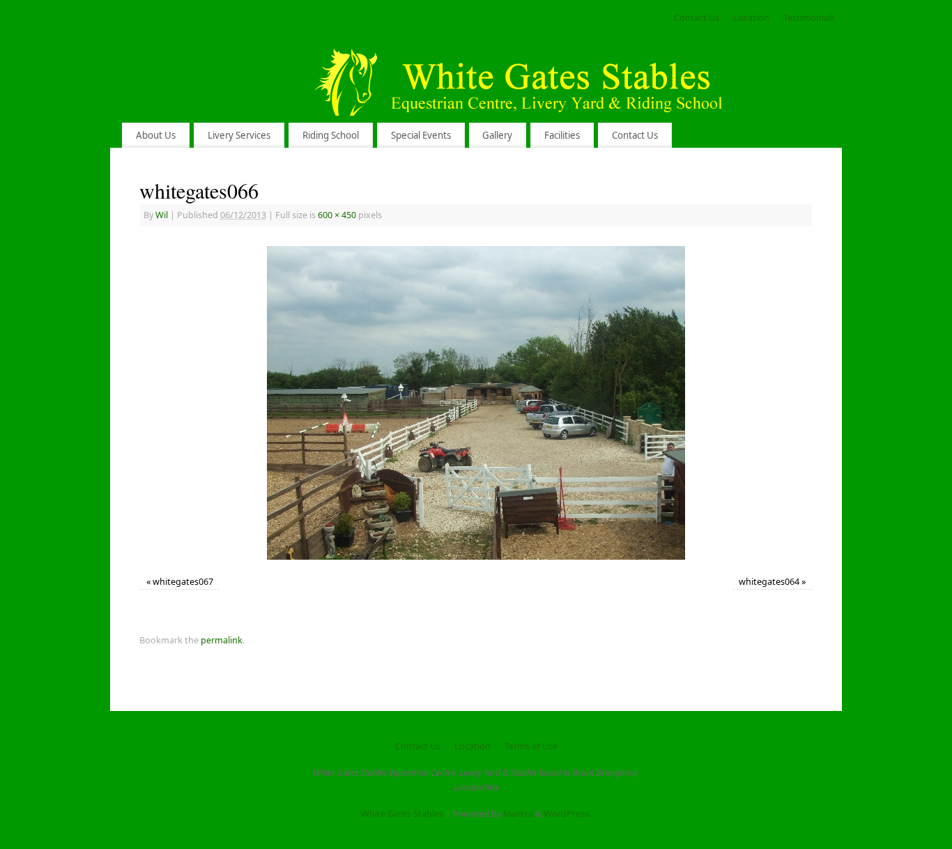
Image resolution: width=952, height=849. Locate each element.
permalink (222, 640)
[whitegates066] (476, 403)
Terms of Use (531, 746)
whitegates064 (769, 582)
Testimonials (809, 18)
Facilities (562, 135)
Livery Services (239, 135)
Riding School (330, 135)
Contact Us (696, 18)
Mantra (518, 814)
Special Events (421, 135)
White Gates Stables (402, 814)
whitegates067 (183, 582)
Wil (161, 215)
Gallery (497, 135)
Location (751, 18)
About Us (156, 135)
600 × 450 (337, 215)
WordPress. (567, 814)
